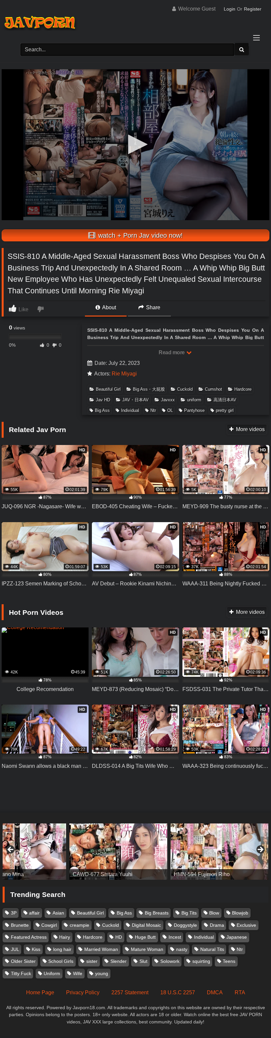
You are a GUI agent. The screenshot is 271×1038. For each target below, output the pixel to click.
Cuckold (185, 389)
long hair (62, 949)
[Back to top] (250, 1018)
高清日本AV (224, 399)
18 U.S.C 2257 (177, 992)
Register (252, 9)
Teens (229, 961)
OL (170, 410)
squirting (201, 961)
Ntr (153, 410)
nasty (181, 949)
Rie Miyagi (124, 373)
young (101, 973)
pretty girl (225, 410)
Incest (175, 937)
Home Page (40, 992)
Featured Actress (29, 937)
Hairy (64, 937)
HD (118, 937)
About (108, 307)
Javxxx (168, 399)
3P (14, 912)
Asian (58, 912)
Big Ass (102, 410)
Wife (77, 973)
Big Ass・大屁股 (149, 389)
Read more (172, 352)
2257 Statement (129, 992)
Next (260, 850)
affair (34, 912)
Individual (130, 410)
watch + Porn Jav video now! (139, 235)
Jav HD (103, 399)
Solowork (169, 961)
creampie (79, 925)
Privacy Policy (82, 992)
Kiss (36, 949)
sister (91, 961)
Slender (118, 961)
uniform (194, 399)
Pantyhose (194, 410)
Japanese (236, 937)
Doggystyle (185, 925)
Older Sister (23, 961)
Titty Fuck (21, 973)
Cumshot (213, 389)
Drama (217, 925)
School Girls (60, 961)
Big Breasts (157, 912)
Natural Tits (212, 949)
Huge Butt (145, 937)
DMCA (215, 992)
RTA (240, 992)
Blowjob (240, 912)
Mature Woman (147, 949)
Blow (214, 912)
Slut (143, 961)
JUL (15, 949)
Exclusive (246, 925)
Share (152, 307)
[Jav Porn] (135, 23)
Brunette (20, 925)
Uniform (52, 973)
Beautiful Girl (108, 389)
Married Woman (101, 949)
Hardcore (243, 389)
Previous (11, 850)
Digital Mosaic (146, 925)
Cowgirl (49, 925)
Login (229, 9)
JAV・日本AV (135, 399)
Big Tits (189, 912)
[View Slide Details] (118, 851)
